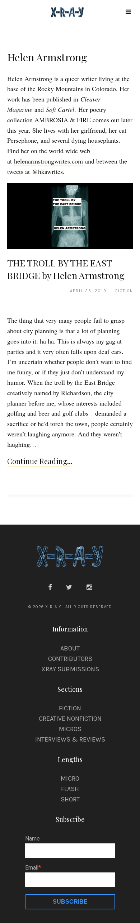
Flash (70, 789)
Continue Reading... (40, 461)
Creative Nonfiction (70, 719)
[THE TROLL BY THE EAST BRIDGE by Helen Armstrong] (70, 215)
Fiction (70, 708)
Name (32, 839)
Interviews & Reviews (70, 739)
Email (31, 868)
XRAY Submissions (70, 669)
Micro (70, 778)
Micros (70, 729)
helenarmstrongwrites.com (48, 161)
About (70, 648)
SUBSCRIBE (70, 902)
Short (70, 799)
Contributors (70, 659)
